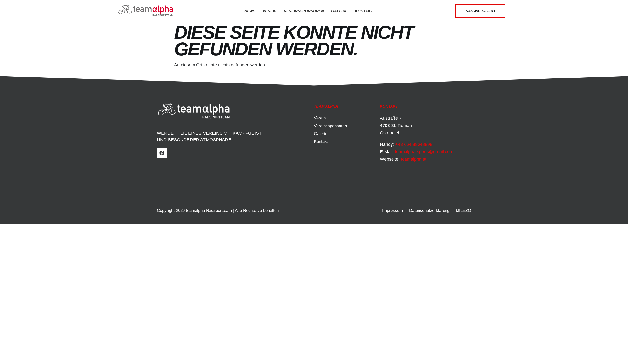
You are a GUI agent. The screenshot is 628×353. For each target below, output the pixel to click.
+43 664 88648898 (413, 144)
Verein (269, 11)
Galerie (339, 11)
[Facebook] (162, 153)
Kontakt (364, 11)
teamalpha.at (413, 159)
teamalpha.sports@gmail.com (424, 151)
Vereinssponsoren (304, 11)
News (249, 11)
